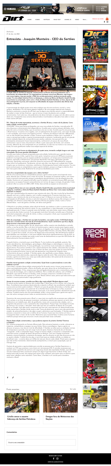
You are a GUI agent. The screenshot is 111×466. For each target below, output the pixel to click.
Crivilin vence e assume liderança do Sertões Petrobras (21, 417)
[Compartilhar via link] (13, 377)
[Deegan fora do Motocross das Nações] (60, 403)
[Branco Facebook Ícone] (53, 458)
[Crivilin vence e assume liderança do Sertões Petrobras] (22, 403)
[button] (107, 18)
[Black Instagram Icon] (107, 22)
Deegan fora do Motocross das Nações (60, 417)
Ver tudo (73, 389)
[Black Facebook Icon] (104, 22)
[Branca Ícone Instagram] (57, 458)
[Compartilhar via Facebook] (8, 377)
